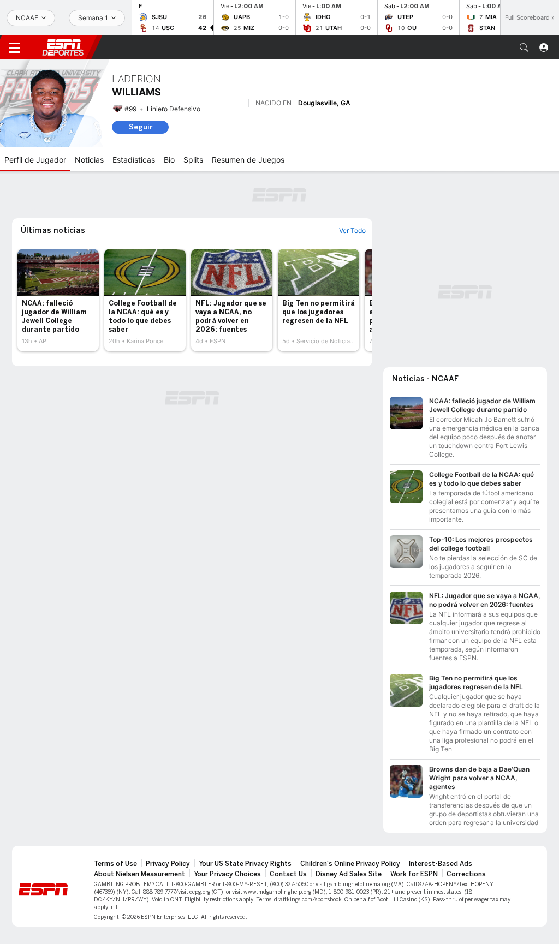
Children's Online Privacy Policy (350, 864)
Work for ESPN (414, 874)
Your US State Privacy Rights (245, 864)
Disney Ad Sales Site (349, 874)
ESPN (63, 47)
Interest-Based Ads (440, 864)
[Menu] (14, 47)
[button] (524, 47)
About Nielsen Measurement (139, 874)
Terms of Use (115, 864)
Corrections (466, 874)
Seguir (140, 127)
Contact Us (288, 874)
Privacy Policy (168, 864)
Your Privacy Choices (227, 874)
